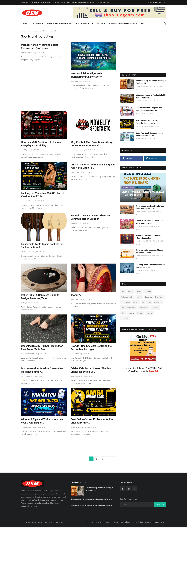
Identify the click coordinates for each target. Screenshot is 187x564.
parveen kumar (141, 126)
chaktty (138, 113)
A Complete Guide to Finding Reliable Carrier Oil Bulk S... (151, 96)
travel (139, 291)
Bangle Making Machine (59, 23)
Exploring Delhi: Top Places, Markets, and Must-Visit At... (150, 266)
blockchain (125, 302)
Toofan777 (77, 295)
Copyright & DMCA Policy (154, 522)
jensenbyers (75, 172)
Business (148, 297)
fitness (139, 313)
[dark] (164, 2)
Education (158, 302)
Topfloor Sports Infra (28, 354)
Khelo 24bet (74, 354)
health (130, 291)
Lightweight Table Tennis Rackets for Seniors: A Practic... (42, 246)
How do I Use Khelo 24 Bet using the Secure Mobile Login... (91, 347)
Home (25, 23)
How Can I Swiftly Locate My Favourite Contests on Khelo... (148, 121)
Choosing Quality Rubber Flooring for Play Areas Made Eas (42, 347)
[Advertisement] (68, 98)
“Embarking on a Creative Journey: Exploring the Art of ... (91, 499)
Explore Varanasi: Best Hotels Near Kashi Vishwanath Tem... (150, 207)
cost (123, 291)
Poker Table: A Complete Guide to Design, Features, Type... (40, 296)
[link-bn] (119, 12)
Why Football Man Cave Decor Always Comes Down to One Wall (92, 144)
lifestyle (131, 313)
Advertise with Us (59, 2)
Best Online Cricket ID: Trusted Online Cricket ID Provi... (92, 421)
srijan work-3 (75, 299)
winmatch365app (26, 427)
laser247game (25, 150)
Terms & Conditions (102, 522)
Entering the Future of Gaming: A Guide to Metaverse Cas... (92, 505)
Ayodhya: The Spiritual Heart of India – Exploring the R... (151, 236)
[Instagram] (128, 488)
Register (158, 2)
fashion (139, 297)
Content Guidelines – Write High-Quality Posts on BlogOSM (88, 2)
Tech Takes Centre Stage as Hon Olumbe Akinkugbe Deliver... (149, 109)
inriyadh (148, 291)
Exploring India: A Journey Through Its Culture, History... (150, 251)
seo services (143, 307)
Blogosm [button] (37, 23)
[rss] (134, 488)
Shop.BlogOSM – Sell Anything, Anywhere (35, 2)
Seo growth (74, 81)
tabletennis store (26, 252)
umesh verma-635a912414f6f (145, 86)
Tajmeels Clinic (126, 297)
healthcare (159, 297)
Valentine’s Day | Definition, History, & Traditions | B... (151, 81)
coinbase (155, 307)
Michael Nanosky (26, 52)
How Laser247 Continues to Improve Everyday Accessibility (41, 144)
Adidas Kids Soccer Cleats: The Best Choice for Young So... (91, 370)
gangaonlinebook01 (77, 427)
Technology (146, 302)
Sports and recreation (34, 31)
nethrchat (74, 223)
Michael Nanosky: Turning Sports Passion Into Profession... (39, 46)
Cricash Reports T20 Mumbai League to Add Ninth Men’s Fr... (93, 166)
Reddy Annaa (25, 376)
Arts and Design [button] (83, 23)
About (127, 522)
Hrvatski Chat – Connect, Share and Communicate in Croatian (91, 217)
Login (150, 2)
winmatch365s (26, 201)
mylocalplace (140, 139)
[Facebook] (122, 488)
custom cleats (75, 376)
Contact (90, 522)
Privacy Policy (118, 522)
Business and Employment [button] (122, 23)
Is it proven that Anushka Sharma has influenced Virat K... (42, 370)
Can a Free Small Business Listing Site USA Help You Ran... (149, 134)
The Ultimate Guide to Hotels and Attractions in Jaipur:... (149, 222)
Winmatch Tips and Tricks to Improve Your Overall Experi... (42, 421)
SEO (123, 313)
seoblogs (24, 303)
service (135, 302)
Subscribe (160, 504)
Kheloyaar (125, 318)
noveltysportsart (76, 150)
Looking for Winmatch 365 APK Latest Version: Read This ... (42, 195)
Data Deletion (137, 522)
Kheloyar (149, 313)
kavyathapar (140, 101)
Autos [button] (100, 23)
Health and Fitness (128, 307)
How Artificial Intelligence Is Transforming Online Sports (86, 75)
